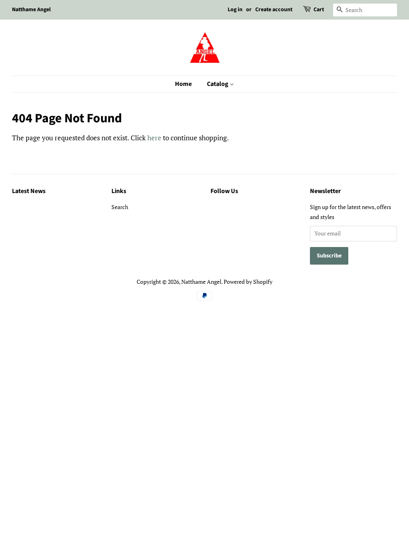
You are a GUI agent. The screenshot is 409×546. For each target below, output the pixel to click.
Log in (235, 10)
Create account (273, 10)
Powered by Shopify (248, 281)
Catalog (218, 84)
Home (183, 84)
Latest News (29, 191)
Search (119, 207)
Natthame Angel (201, 281)
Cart (319, 10)
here (154, 137)
